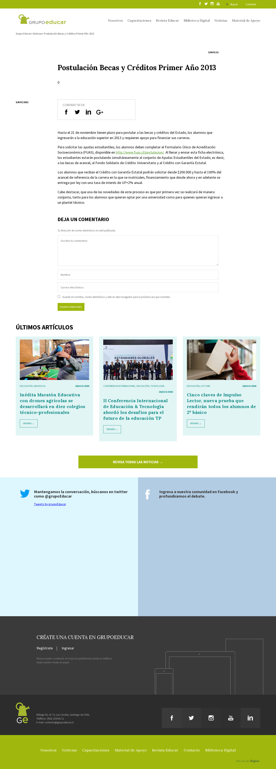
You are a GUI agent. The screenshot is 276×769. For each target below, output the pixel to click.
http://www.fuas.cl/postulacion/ (140, 152)
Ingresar (68, 648)
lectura (205, 385)
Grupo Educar (23, 33)
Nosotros (115, 20)
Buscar (234, 4)
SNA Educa (39, 385)
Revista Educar (167, 20)
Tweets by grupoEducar (50, 504)
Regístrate (45, 648)
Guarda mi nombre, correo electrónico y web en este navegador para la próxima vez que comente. (116, 297)
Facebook (226, 491)
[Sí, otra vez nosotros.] (248, 755)
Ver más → (28, 423)
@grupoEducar (58, 496)
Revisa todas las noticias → (138, 462)
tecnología (157, 385)
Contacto (251, 4)
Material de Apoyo (246, 20)
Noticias (220, 20)
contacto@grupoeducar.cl (59, 722)
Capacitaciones (139, 20)
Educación (26, 385)
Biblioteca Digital (197, 20)
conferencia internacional (119, 385)
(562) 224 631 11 (55, 718)
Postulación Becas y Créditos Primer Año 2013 (69, 33)
